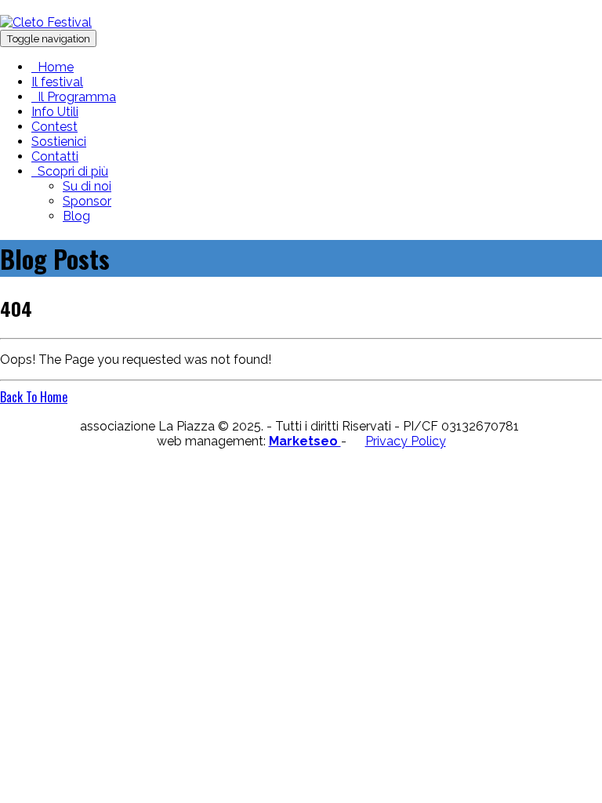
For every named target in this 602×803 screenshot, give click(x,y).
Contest (54, 126)
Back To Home (33, 396)
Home (52, 67)
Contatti (54, 156)
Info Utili (54, 111)
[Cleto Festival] (46, 22)
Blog (76, 216)
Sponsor (87, 201)
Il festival (57, 81)
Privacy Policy (405, 441)
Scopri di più (69, 171)
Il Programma (73, 96)
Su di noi (87, 186)
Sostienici (58, 141)
